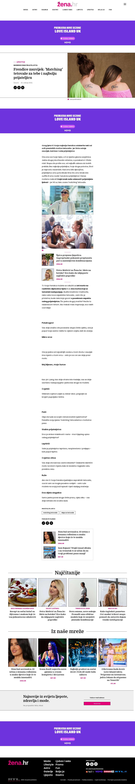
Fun (110, 10)
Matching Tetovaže (50, 513)
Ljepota (80, 10)
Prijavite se (97, 704)
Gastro (55, 10)
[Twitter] (22, 89)
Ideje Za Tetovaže (67, 513)
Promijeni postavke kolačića (117, 780)
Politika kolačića (87, 780)
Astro (34, 10)
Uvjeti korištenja (100, 780)
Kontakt (63, 780)
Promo (59, 764)
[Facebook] (19, 89)
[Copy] (15, 89)
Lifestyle (90, 10)
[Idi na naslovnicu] (67, 6)
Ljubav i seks (67, 10)
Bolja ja (101, 10)
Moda (25, 10)
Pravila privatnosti (74, 780)
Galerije (45, 10)
